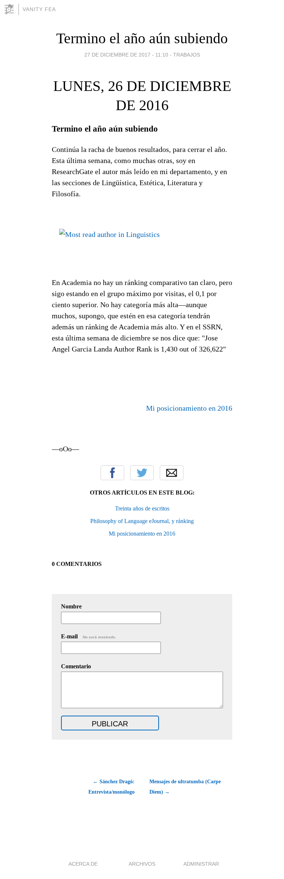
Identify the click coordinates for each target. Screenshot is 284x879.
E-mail (88, 636)
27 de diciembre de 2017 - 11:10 (126, 55)
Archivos (142, 864)
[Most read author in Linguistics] (109, 232)
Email (171, 472)
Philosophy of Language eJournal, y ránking (142, 521)
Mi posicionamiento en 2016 (189, 408)
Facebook (112, 472)
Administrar (201, 864)
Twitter (142, 472)
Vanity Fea (39, 9)
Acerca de (83, 864)
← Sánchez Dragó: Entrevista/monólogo (111, 787)
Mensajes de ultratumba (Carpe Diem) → (185, 787)
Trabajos (186, 55)
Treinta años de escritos (142, 508)
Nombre (71, 606)
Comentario (76, 666)
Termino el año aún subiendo (142, 38)
